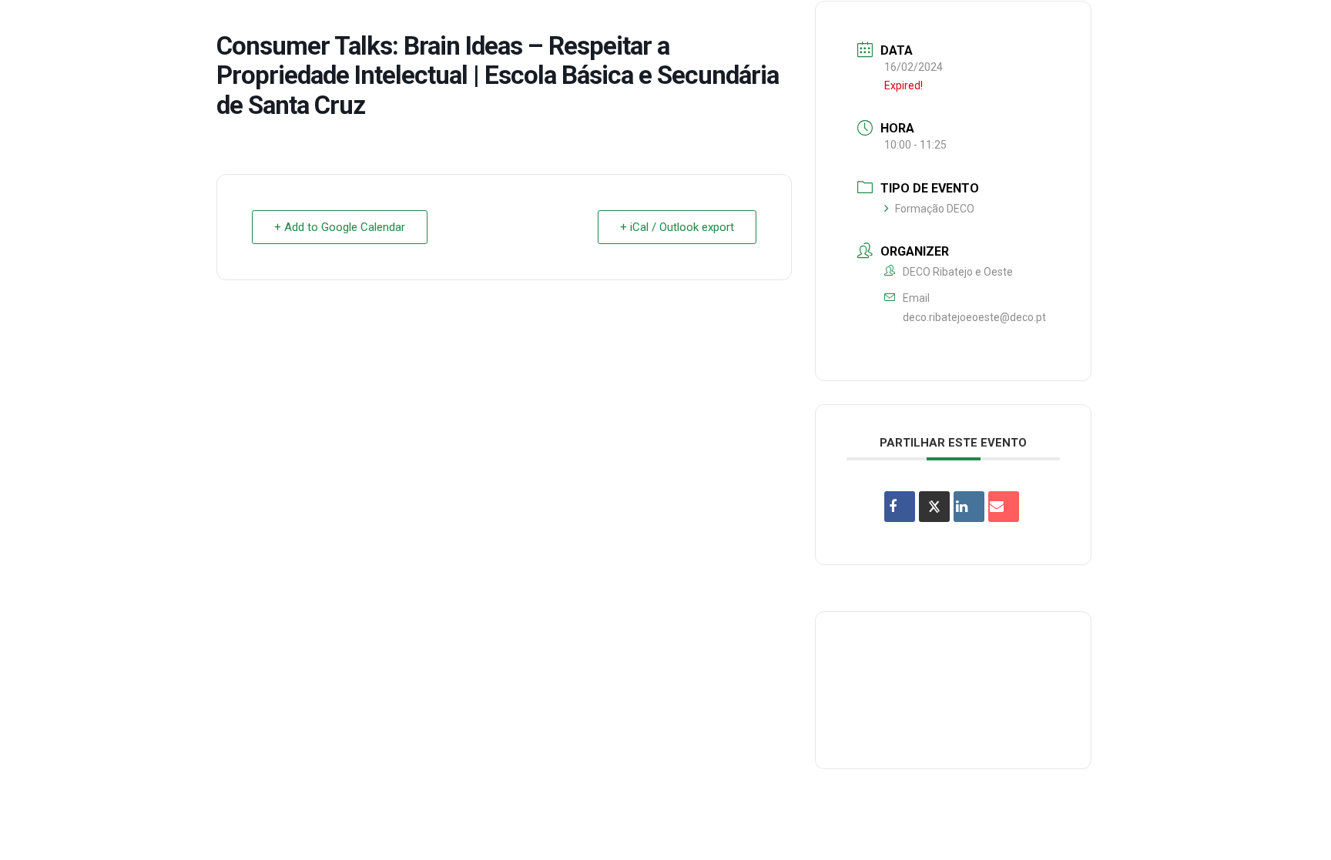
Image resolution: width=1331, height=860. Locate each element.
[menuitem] (666, 26)
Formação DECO (934, 208)
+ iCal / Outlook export (677, 227)
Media (1152, 26)
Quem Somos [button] (666, 26)
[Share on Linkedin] (969, 506)
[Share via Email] (1003, 506)
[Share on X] (934, 506)
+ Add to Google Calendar (339, 227)
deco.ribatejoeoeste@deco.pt (974, 317)
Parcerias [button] (867, 26)
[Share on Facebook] (899, 506)
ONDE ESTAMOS (1070, 26)
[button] (1296, 26)
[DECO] (46, 26)
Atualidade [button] (1227, 26)
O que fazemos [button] (771, 26)
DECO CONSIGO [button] (962, 26)
